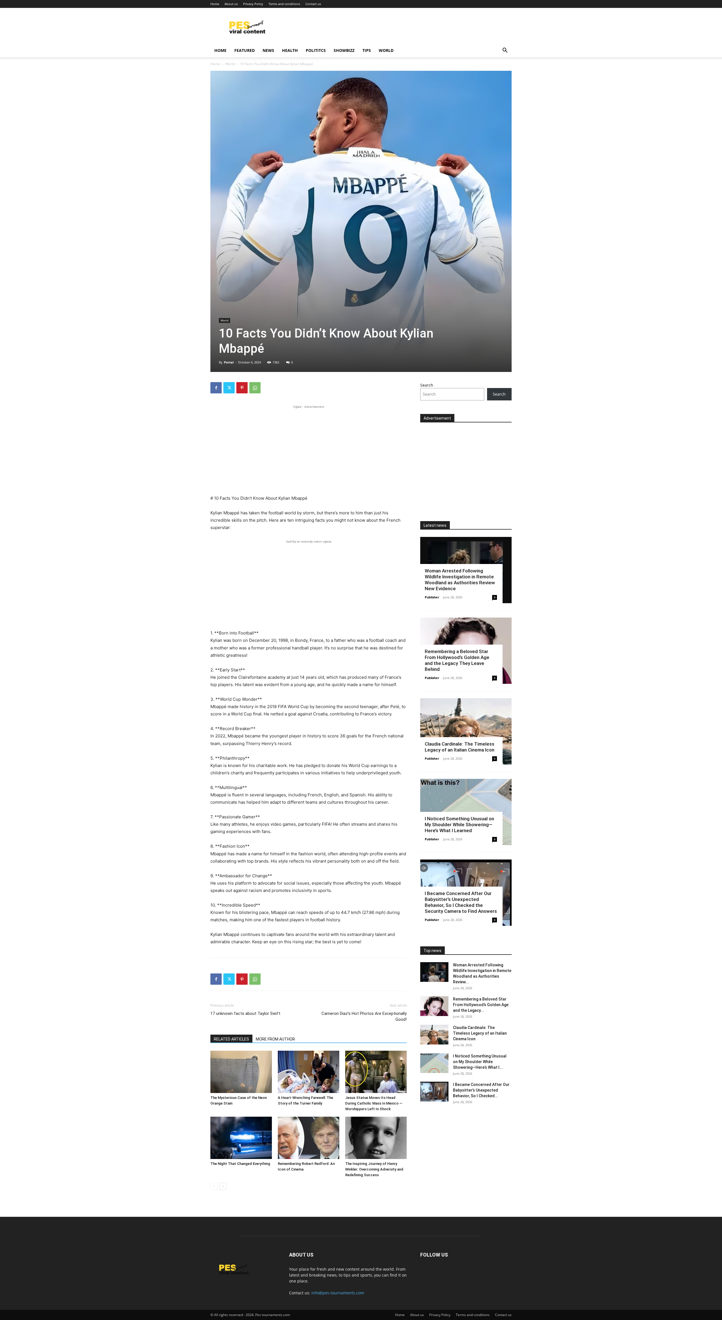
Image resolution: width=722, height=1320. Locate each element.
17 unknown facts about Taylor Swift (245, 1013)
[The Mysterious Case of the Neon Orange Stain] (241, 1072)
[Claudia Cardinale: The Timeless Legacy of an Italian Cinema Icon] (466, 731)
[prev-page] (213, 1186)
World (386, 50)
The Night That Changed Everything (240, 1164)
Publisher (432, 597)
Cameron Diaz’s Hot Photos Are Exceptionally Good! (364, 1016)
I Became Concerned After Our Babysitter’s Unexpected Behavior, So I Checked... (481, 1090)
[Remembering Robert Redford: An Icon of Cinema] (308, 1138)
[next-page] (222, 1186)
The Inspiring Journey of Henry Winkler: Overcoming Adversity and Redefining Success (374, 1169)
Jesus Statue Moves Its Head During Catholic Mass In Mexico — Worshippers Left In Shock (373, 1103)
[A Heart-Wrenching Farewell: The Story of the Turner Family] (308, 1072)
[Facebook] (216, 387)
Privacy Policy (253, 4)
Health (290, 50)
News (268, 50)
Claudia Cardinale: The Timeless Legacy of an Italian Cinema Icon (459, 747)
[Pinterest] (242, 387)
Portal (229, 362)
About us (231, 4)
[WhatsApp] (255, 387)
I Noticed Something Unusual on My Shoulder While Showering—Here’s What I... (480, 1062)
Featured (244, 50)
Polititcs (316, 50)
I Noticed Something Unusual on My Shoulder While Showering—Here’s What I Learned (459, 824)
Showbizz (344, 50)
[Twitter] (229, 387)
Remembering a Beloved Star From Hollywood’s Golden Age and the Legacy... (481, 1005)
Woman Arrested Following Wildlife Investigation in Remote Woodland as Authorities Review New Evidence (460, 579)
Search (426, 385)
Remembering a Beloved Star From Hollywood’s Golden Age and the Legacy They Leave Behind (457, 660)
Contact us (313, 4)
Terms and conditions (284, 4)
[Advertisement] (308, 449)
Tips (366, 50)
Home (214, 4)
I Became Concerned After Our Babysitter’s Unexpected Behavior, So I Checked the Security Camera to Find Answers (461, 902)
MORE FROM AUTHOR (275, 1039)
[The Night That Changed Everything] (241, 1138)
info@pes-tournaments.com (337, 1292)
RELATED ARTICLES (231, 1039)
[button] (505, 51)
